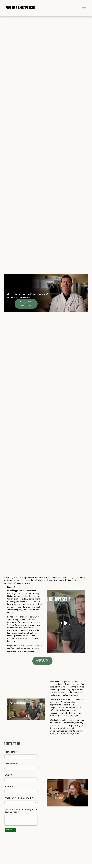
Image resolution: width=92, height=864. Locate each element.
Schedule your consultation (42, 661)
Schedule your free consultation (26, 304)
